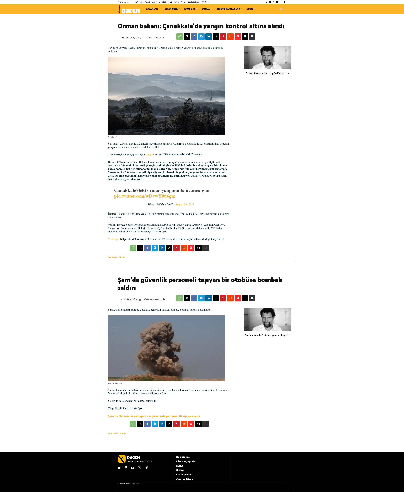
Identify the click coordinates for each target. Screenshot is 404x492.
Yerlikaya (113, 239)
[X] (187, 36)
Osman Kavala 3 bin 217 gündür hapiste (267, 73)
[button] (281, 9)
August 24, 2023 (184, 204)
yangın (149, 154)
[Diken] (129, 9)
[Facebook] (281, 2)
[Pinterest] (223, 36)
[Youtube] (277, 2)
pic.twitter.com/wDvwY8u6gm (144, 195)
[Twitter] (274, 2)
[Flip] (238, 36)
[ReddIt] (230, 36)
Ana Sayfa (112, 257)
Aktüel (122, 257)
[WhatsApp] (179, 36)
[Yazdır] (252, 36)
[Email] (245, 36)
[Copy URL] (216, 36)
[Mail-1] (284, 2)
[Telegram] (201, 36)
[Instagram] (266, 2)
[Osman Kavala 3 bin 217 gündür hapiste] (267, 57)
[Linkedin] (208, 36)
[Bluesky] (270, 2)
